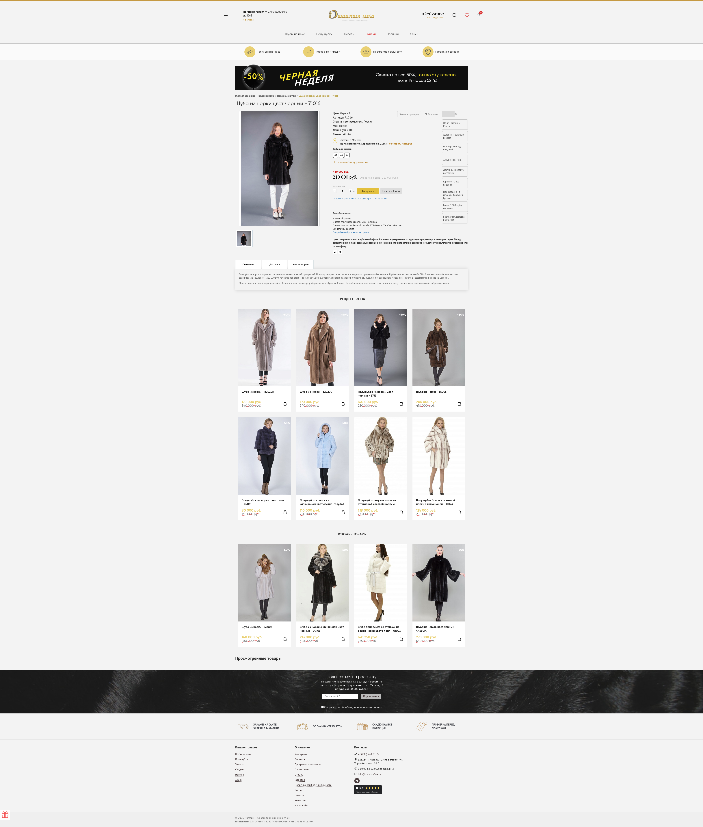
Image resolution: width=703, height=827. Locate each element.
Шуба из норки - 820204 (316, 392)
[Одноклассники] (340, 252)
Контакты (300, 800)
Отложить (432, 114)
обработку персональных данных (361, 707)
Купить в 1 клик (391, 191)
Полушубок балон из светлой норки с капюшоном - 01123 (435, 502)
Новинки (393, 34)
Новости (299, 795)
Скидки (371, 34)
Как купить (301, 754)
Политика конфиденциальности (313, 785)
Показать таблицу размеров (350, 162)
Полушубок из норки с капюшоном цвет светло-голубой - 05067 (322, 502)
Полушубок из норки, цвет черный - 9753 (375, 394)
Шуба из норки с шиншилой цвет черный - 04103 (322, 629)
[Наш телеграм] (357, 781)
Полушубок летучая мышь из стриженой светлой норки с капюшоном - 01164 (377, 502)
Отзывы (299, 774)
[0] (478, 15)
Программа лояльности (308, 764)
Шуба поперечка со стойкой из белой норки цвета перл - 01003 (379, 629)
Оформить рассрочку (360, 198)
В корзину (368, 191)
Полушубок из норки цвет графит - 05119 (264, 502)
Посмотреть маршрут (400, 143)
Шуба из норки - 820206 (258, 392)
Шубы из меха (295, 34)
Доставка (300, 759)
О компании (302, 769)
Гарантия (300, 779)
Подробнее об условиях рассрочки (351, 232)
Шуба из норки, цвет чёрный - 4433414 (436, 629)
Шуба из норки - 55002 (257, 627)
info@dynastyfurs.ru (369, 774)
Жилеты (349, 34)
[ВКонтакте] (335, 252)
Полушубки (324, 34)
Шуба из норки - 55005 (431, 392)
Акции (414, 34)
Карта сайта (301, 805)
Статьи (298, 790)
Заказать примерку (409, 114)
